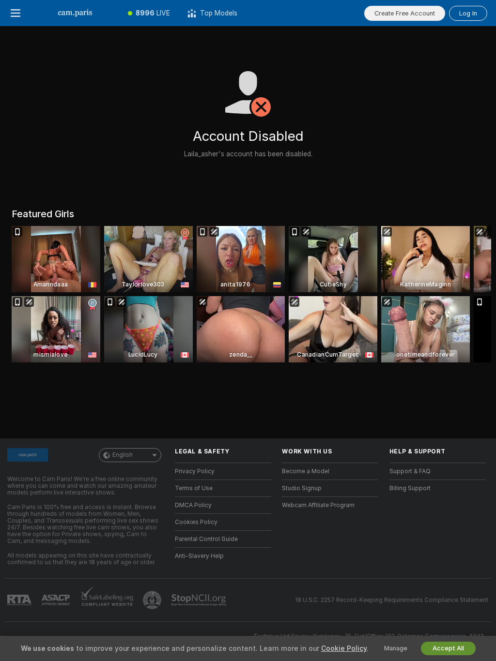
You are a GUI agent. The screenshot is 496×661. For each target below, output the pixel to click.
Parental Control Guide (206, 539)
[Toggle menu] (15, 13)
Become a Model (305, 471)
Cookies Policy (196, 522)
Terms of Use (194, 488)
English (122, 454)
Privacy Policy (195, 471)
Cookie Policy (344, 648)
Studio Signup (302, 488)
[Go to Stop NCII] (199, 600)
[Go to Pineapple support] (153, 600)
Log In (468, 13)
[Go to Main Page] (75, 13)
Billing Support (410, 488)
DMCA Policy (193, 505)
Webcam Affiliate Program (318, 505)
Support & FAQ (410, 471)
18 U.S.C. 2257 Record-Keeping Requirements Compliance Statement (391, 600)
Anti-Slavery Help (199, 556)
